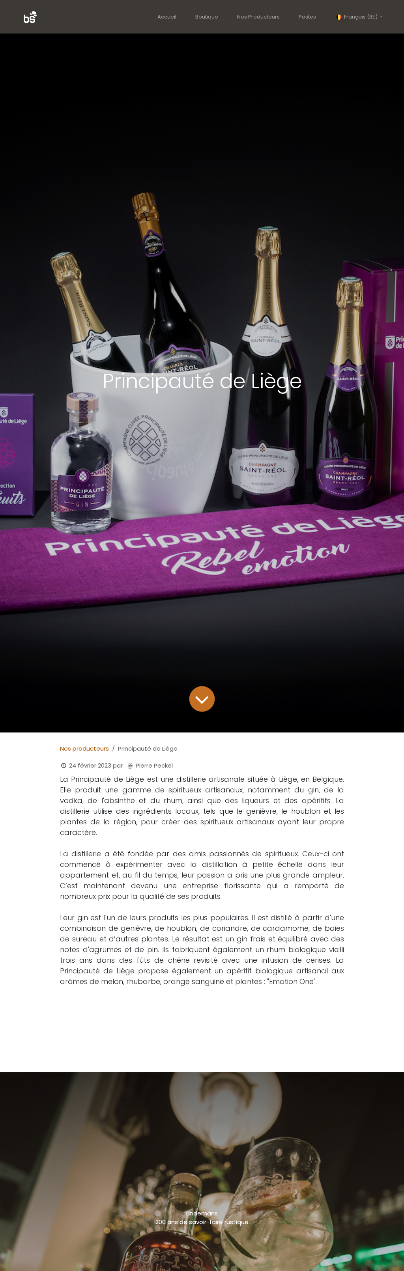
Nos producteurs (84, 748)
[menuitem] (167, 17)
